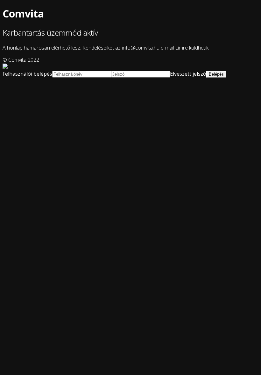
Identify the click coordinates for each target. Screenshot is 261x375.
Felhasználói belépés (27, 73)
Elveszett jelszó (188, 73)
